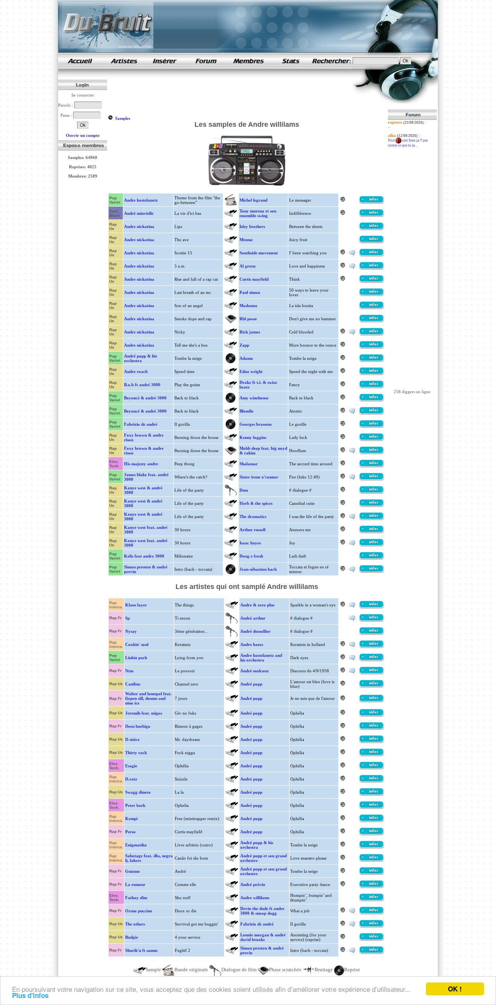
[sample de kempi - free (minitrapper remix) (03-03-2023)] (371, 821)
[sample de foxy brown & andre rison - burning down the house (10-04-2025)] (371, 439)
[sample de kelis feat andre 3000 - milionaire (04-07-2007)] (371, 558)
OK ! (455, 988)
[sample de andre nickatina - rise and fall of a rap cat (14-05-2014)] (371, 281)
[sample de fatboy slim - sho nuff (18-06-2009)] (371, 900)
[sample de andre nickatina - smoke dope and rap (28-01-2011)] (371, 321)
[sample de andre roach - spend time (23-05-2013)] (371, 373)
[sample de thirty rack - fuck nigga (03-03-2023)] (371, 755)
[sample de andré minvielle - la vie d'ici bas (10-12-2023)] (371, 215)
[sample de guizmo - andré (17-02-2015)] (371, 873)
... (389, 126)
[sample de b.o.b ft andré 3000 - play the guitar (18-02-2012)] (371, 387)
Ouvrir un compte (83, 135)
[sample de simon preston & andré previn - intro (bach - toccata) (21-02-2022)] (371, 571)
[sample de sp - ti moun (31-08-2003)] (371, 620)
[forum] (206, 67)
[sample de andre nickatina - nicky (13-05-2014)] (371, 334)
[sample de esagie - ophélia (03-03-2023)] (371, 768)
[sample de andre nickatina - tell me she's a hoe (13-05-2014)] (371, 347)
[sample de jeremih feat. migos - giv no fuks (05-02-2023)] (371, 715)
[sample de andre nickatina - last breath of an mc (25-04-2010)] (371, 294)
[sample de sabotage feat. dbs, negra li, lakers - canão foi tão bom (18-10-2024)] (371, 860)
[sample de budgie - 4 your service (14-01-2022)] (371, 939)
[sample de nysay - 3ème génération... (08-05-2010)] (371, 633)
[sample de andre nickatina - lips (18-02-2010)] (371, 228)
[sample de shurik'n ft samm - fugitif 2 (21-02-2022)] (371, 952)
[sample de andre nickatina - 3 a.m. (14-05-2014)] (371, 268)
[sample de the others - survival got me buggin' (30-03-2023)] (371, 926)
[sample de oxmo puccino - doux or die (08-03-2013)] (371, 913)
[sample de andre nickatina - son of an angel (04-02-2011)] (371, 308)
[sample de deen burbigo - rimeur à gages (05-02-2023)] (371, 728)
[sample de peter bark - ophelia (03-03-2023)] (371, 807)
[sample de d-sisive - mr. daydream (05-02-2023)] (371, 741)
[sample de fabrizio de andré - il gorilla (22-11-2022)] (371, 426)
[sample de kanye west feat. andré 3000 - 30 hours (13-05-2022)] (371, 532)
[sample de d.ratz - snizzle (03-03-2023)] (371, 781)
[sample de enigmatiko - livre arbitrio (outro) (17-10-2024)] (371, 847)
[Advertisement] (249, 92)
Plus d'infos (30, 995)
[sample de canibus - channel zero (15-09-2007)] (371, 686)
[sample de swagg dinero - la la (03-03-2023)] (371, 794)
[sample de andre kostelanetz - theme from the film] (371, 202)
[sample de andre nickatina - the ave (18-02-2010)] (371, 242)
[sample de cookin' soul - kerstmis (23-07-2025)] (371, 646)
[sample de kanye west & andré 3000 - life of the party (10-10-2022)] (371, 492)
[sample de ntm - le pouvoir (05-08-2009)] (371, 673)
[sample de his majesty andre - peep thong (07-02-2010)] (371, 466)
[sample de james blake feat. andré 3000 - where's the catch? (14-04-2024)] (371, 479)
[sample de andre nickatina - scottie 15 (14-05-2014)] (371, 255)
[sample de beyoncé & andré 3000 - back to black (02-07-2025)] (371, 400)
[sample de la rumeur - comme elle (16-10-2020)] (371, 886)
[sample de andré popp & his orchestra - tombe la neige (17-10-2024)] (371, 360)
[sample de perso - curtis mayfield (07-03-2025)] (371, 834)
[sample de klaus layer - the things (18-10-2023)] (371, 607)
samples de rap (80, 60)
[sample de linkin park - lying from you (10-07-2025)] (371, 660)
